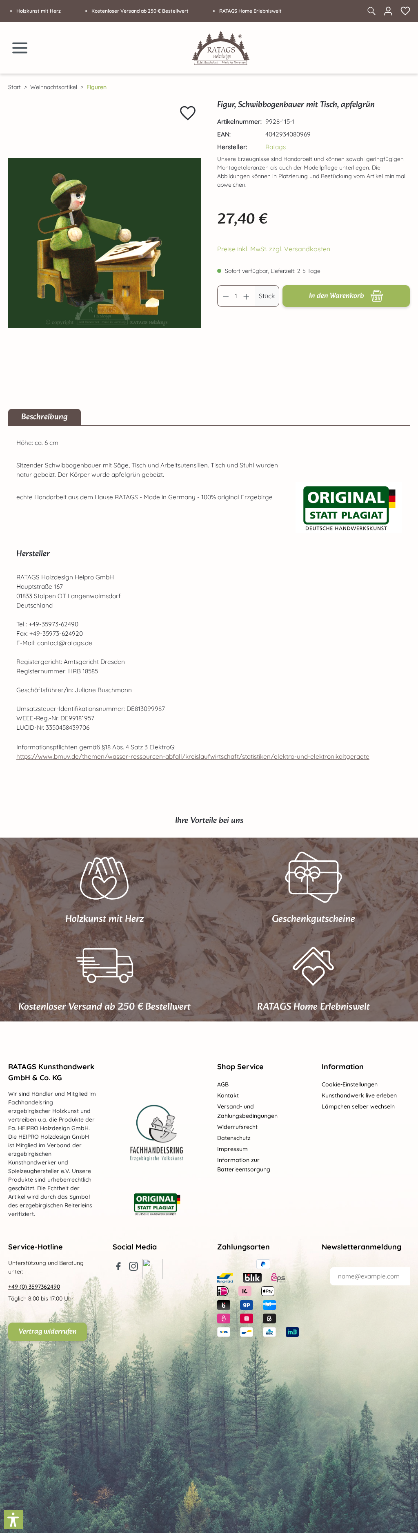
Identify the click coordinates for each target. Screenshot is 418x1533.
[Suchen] (371, 11)
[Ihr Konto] (388, 11)
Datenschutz (234, 1138)
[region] (104, 243)
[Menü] (20, 47)
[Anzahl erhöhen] (246, 296)
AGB (223, 1084)
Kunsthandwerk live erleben (359, 1095)
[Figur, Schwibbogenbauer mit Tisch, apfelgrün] (104, 243)
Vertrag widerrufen (47, 1331)
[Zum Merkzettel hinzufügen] (188, 113)
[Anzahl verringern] (225, 296)
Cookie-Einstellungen (350, 1084)
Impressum (232, 1149)
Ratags (275, 147)
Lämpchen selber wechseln (358, 1106)
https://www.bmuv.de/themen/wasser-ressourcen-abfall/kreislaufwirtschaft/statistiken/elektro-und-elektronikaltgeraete (192, 756)
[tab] (44, 417)
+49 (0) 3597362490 (34, 1286)
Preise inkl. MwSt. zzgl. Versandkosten (273, 249)
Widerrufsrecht (237, 1127)
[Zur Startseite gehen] (220, 48)
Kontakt (228, 1095)
